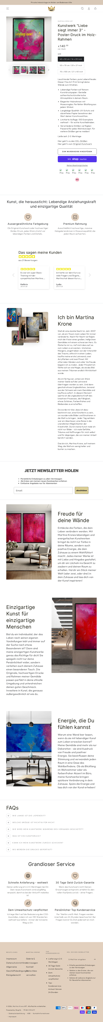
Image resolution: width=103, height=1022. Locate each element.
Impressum (11, 958)
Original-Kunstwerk (82, 144)
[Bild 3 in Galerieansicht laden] (33, 70)
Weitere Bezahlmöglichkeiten (77, 165)
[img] (52, 256)
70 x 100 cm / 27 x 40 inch (71, 72)
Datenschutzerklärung (17, 1013)
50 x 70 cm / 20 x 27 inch (71, 65)
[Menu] (7, 8)
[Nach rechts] (48, 70)
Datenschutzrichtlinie (16, 963)
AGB (29, 1013)
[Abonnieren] (95, 959)
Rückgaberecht (13, 975)
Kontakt (30, 967)
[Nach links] (9, 70)
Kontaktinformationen (41, 1013)
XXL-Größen (81, 141)
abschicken (81, 490)
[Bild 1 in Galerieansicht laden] (16, 70)
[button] (82, 8)
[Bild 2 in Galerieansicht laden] (25, 70)
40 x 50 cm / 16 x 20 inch (71, 59)
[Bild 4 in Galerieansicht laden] (41, 70)
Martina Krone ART (65, 21)
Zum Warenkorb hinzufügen (77, 151)
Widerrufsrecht (29, 1010)
